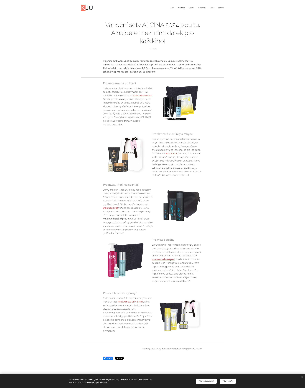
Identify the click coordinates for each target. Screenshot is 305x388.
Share (109, 358)
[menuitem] (172, 8)
